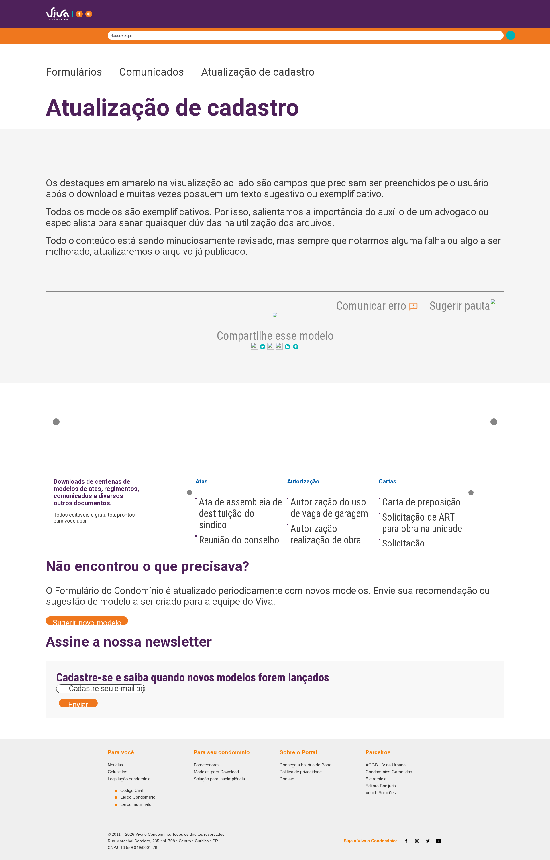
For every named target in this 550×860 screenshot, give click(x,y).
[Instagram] (88, 14)
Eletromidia (376, 778)
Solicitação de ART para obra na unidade (422, 522)
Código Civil (131, 790)
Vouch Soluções (381, 792)
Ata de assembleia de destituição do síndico (240, 513)
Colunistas (117, 771)
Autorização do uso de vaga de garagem (329, 507)
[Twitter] (428, 841)
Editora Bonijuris (381, 785)
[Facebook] (79, 14)
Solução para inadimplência (219, 778)
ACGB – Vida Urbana (386, 764)
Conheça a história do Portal (306, 764)
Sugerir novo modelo (87, 621)
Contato (287, 778)
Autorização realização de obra (325, 534)
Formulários (78, 72)
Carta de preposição (421, 502)
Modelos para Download (216, 771)
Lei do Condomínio (137, 797)
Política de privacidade (301, 771)
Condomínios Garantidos (389, 771)
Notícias (115, 764)
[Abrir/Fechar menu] (499, 14)
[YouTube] (438, 841)
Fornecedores (207, 764)
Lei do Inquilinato (135, 804)
